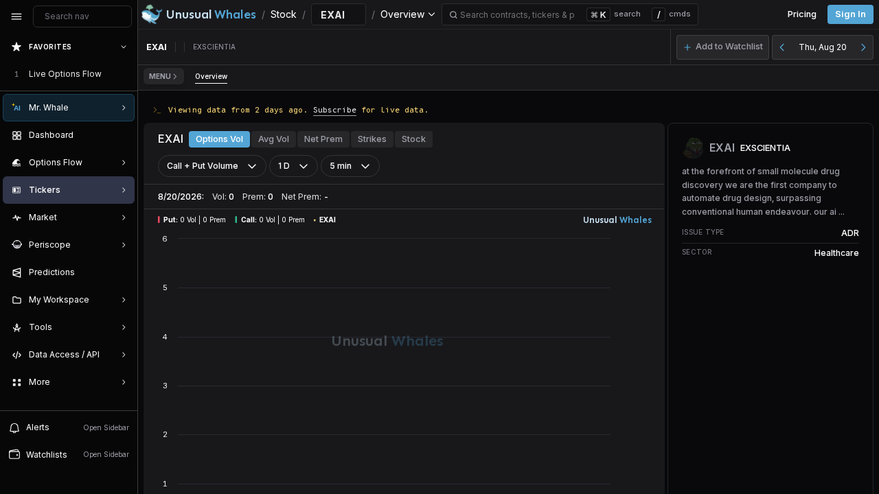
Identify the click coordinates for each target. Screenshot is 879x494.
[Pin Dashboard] (121, 135)
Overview (211, 76)
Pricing (802, 14)
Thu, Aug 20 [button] (823, 47)
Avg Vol (273, 139)
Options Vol (219, 139)
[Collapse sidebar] (16, 16)
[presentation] (68, 221)
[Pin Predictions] (121, 272)
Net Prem (323, 139)
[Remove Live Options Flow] (125, 74)
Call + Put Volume (202, 166)
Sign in (850, 14)
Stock (414, 139)
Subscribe (334, 109)
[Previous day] (782, 47)
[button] (723, 47)
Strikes (372, 139)
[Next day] (863, 47)
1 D (284, 166)
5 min (341, 166)
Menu (160, 76)
